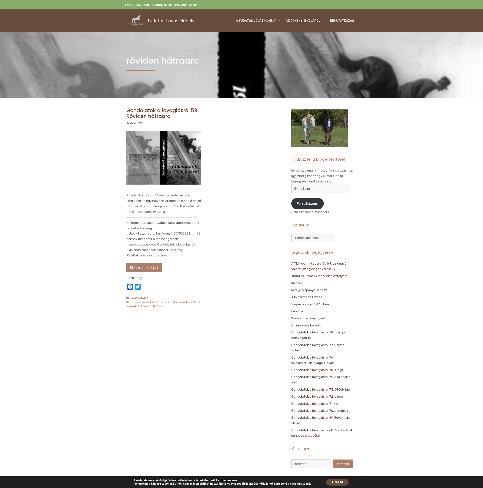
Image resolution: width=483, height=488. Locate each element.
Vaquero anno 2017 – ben (310, 304)
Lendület (298, 311)
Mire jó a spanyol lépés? (309, 290)
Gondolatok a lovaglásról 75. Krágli (317, 370)
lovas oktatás (139, 298)
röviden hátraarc (153, 306)
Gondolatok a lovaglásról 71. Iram (316, 404)
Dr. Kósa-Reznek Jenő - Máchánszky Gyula (158, 302)
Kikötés (297, 283)
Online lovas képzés (306, 325)
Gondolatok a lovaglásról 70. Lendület (319, 411)
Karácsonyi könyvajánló (309, 318)
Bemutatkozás (342, 20)
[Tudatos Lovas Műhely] (135, 20)
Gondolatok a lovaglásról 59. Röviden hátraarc (162, 113)
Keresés (343, 464)
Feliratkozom (307, 203)
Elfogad (337, 482)
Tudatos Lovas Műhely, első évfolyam (319, 276)
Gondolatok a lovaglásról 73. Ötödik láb (320, 389)
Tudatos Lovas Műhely (171, 20)
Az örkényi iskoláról (303, 20)
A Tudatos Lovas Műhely (256, 20)
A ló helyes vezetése (306, 297)
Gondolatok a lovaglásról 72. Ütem (317, 396)
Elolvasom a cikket (144, 267)
